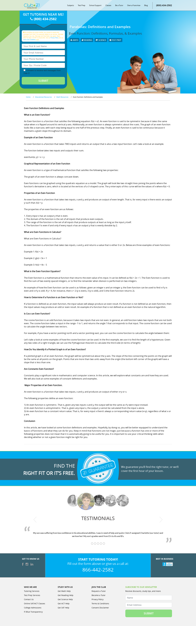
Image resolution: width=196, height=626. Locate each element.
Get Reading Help (65, 595)
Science (102, 40)
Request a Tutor (99, 591)
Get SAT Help (63, 607)
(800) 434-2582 (164, 5)
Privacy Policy (54, 37)
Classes (108, 5)
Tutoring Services (31, 591)
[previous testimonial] (35, 520)
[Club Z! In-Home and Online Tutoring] (31, 5)
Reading (87, 40)
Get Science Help (65, 599)
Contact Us (29, 599)
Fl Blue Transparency (33, 612)
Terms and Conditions (29, 39)
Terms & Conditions (100, 603)
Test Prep (81, 5)
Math (75, 40)
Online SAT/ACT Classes (34, 603)
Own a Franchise (133, 5)
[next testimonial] (161, 520)
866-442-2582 (98, 569)
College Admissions (32, 607)
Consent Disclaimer (100, 607)
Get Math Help (64, 591)
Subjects (70, 5)
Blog (146, 5)
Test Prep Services (32, 595)
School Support (95, 5)
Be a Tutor (119, 5)
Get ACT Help (63, 603)
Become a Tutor (98, 595)
